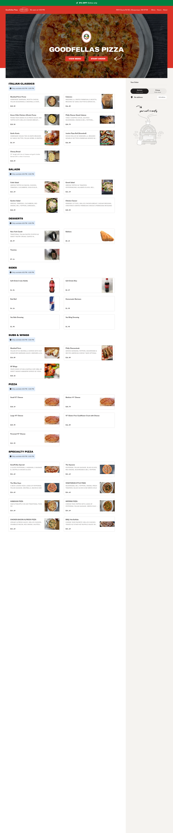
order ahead (23, 10)
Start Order (98, 59)
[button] (34, 101)
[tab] (140, 91)
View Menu (75, 59)
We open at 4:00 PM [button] (37, 10)
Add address (162, 97)
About (165, 10)
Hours (159, 10)
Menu (153, 10)
